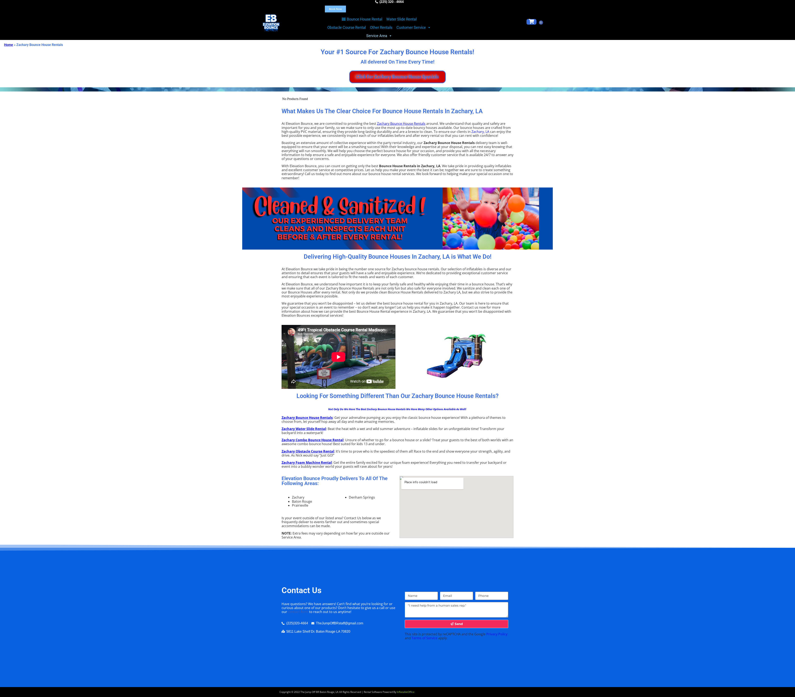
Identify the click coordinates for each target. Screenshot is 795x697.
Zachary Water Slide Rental (304, 429)
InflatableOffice (405, 692)
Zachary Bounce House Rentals (401, 123)
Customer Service (411, 27)
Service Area (376, 36)
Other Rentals (381, 27)
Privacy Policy (496, 634)
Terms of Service (424, 638)
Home (8, 45)
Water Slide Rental (401, 19)
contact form (298, 611)
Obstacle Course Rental (346, 27)
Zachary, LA (480, 131)
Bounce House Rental (364, 19)
